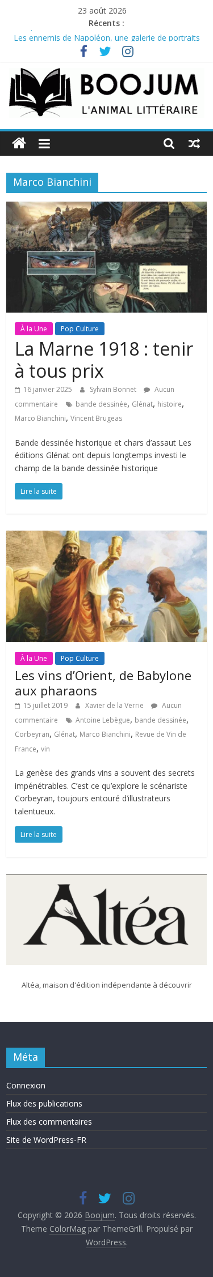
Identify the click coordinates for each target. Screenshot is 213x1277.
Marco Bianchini (40, 418)
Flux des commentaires (49, 1121)
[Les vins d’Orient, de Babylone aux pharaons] (106, 537)
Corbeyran (32, 734)
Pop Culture (80, 329)
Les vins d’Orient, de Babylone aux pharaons (103, 682)
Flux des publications (44, 1103)
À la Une (33, 329)
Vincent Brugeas (96, 418)
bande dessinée (101, 404)
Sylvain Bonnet (114, 389)
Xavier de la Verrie (115, 705)
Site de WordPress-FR (46, 1139)
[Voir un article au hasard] (194, 143)
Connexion (25, 1085)
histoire (169, 404)
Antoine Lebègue (103, 720)
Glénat (142, 404)
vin (45, 749)
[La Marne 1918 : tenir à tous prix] (106, 208)
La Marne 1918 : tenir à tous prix (104, 359)
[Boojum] (19, 143)
